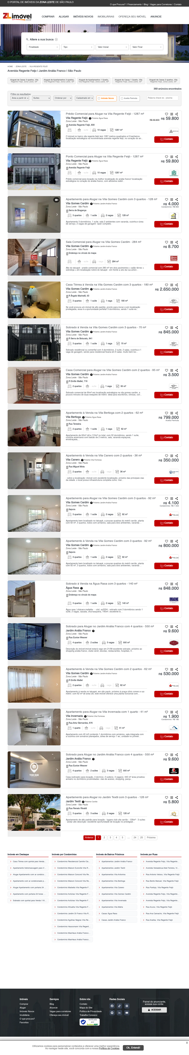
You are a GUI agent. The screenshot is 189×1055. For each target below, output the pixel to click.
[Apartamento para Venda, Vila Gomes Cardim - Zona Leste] (95, 556)
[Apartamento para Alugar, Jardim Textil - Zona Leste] (95, 812)
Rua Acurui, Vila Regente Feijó (159, 907)
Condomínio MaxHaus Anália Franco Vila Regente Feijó (74, 933)
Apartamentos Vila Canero (113, 888)
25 (141, 838)
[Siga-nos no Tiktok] (119, 1006)
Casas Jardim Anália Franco (114, 920)
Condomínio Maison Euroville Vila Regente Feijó (74, 868)
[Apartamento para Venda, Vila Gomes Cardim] (34, 556)
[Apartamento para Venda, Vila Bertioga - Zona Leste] (95, 428)
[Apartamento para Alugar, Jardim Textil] (34, 812)
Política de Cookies (109, 1048)
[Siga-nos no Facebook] (112, 1006)
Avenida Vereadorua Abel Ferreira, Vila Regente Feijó (163, 868)
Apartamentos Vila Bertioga (113, 881)
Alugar (23, 1008)
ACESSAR (156, 1010)
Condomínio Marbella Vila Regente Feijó (74, 888)
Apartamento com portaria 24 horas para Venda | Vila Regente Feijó (30, 894)
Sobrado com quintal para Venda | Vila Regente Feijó (30, 901)
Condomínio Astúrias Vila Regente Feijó (74, 894)
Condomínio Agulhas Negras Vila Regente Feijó (74, 920)
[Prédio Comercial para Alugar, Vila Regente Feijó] (34, 129)
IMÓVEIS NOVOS (83, 17)
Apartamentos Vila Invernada (114, 901)
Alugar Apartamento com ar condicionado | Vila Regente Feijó (30, 875)
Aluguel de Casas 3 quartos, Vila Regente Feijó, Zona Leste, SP (24, 81)
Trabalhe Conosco (88, 1015)
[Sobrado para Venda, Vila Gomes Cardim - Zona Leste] (95, 342)
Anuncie (53, 1008)
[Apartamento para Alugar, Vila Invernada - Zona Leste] (95, 727)
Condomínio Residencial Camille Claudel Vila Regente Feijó (74, 862)
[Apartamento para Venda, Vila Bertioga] (34, 428)
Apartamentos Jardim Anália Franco (117, 862)
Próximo (151, 838)
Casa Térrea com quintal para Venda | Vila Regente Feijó (30, 862)
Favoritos (24, 1022)
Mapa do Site (86, 1008)
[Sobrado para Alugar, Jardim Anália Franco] (34, 641)
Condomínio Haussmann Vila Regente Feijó (74, 927)
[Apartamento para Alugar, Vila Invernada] (34, 727)
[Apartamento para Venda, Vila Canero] (34, 470)
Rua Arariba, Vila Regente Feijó (159, 920)
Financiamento (134, 5)
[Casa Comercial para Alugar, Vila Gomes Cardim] (34, 385)
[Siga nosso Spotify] (112, 1012)
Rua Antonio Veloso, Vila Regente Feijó (162, 875)
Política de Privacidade (91, 1011)
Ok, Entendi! (133, 1048)
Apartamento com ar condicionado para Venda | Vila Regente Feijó (30, 881)
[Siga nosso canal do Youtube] (126, 1012)
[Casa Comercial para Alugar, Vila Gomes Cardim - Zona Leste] (95, 385)
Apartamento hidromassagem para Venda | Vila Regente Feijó (30, 868)
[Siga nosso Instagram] (126, 1006)
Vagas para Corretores (161, 5)
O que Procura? (117, 5)
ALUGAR (64, 17)
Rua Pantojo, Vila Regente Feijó (159, 888)
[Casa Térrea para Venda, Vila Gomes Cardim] (34, 300)
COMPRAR (48, 17)
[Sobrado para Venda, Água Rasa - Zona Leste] (95, 599)
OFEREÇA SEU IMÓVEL (132, 17)
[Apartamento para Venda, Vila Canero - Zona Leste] (95, 470)
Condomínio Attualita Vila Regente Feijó (74, 907)
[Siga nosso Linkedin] (119, 1012)
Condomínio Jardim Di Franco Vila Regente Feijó (74, 914)
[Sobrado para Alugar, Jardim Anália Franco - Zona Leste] (95, 641)
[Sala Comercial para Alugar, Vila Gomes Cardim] (34, 257)
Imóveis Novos (107, 98)
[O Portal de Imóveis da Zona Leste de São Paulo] (17, 20)
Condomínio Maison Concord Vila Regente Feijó (74, 875)
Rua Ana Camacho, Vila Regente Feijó (162, 914)
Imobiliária (24, 1015)
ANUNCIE (156, 17)
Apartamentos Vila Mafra (112, 907)
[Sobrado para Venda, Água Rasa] (34, 599)
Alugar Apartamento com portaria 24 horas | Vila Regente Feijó (30, 888)
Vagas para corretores (60, 1011)
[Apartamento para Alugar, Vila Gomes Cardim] (34, 214)
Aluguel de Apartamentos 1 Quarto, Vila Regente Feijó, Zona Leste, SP (94, 81)
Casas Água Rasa (109, 914)
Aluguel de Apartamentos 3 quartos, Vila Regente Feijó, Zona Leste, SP (59, 81)
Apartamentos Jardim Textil (113, 868)
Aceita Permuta (130, 98)
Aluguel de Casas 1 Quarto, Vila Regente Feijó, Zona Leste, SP (128, 81)
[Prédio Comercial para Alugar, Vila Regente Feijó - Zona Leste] (95, 129)
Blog (146, 5)
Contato (177, 5)
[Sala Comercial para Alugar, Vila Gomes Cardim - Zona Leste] (95, 257)
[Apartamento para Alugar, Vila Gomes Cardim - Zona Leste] (95, 214)
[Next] (57, 129)
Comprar (24, 1004)
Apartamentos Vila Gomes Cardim (116, 894)
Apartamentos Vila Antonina (113, 875)
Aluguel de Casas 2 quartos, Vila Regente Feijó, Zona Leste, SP (163, 81)
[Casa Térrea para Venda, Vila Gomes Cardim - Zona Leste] (95, 300)
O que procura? (27, 1019)
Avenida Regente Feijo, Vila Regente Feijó (163, 862)
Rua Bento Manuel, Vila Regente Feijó (162, 881)
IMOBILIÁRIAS (106, 17)
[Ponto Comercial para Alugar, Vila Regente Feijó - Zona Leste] (95, 171)
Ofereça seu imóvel (59, 1015)
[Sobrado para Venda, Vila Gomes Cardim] (34, 342)
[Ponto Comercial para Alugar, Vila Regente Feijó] (34, 171)
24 (135, 838)
